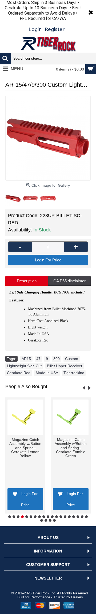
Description (27, 281)
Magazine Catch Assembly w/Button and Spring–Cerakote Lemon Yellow (25, 447)
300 (56, 359)
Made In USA (47, 373)
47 (38, 359)
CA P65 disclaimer (69, 281)
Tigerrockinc (73, 373)
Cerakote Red (18, 373)
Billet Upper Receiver (64, 366)
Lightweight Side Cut (24, 366)
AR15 (26, 359)
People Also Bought (26, 386)
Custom (71, 359)
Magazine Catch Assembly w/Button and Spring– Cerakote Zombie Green (71, 447)
